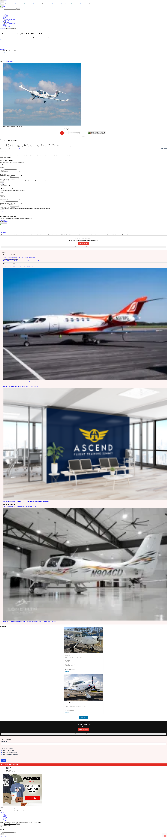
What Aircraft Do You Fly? (5, 178)
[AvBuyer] (37, 3)
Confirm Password (3, 171)
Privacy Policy (5, 819)
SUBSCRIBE (8, 767)
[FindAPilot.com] (84, 3)
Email (1, 164)
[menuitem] (85, 10)
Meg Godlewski (3, 49)
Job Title (1, 172)
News (4, 30)
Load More (83, 717)
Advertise (4, 814)
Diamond (6, 155)
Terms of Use (5, 817)
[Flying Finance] (75, 3)
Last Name (2, 168)
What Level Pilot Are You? (5, 179)
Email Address (4, 741)
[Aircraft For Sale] (10, 3)
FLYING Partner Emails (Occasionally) (10, 754)
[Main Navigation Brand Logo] (2, 6)
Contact (4, 816)
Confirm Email (3, 166)
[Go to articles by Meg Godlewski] (83, 44)
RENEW (7, 768)
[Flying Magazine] (2, 3)
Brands (2, 2)
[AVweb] (28, 3)
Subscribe (2, 220)
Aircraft (3, 29)
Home (1, 29)
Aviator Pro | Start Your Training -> (17, 148)
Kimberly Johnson (9, 61)
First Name (2, 167)
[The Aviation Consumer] (66, 3)
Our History (5, 815)
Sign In (2, 834)
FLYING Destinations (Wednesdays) (10, 752)
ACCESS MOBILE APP (10, 771)
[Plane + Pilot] (56, 3)
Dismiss (2, 184)
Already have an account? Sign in (6, 183)
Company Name (3, 174)
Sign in (5, 220)
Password (2, 170)
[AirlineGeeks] (19, 3)
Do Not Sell (5, 820)
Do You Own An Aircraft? (5, 176)
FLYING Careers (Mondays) (8, 750)
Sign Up (2, 181)
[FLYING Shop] (93, 3)
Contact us (8, 150)
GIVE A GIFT (8, 770)
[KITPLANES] (47, 3)
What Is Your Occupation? (5, 175)
